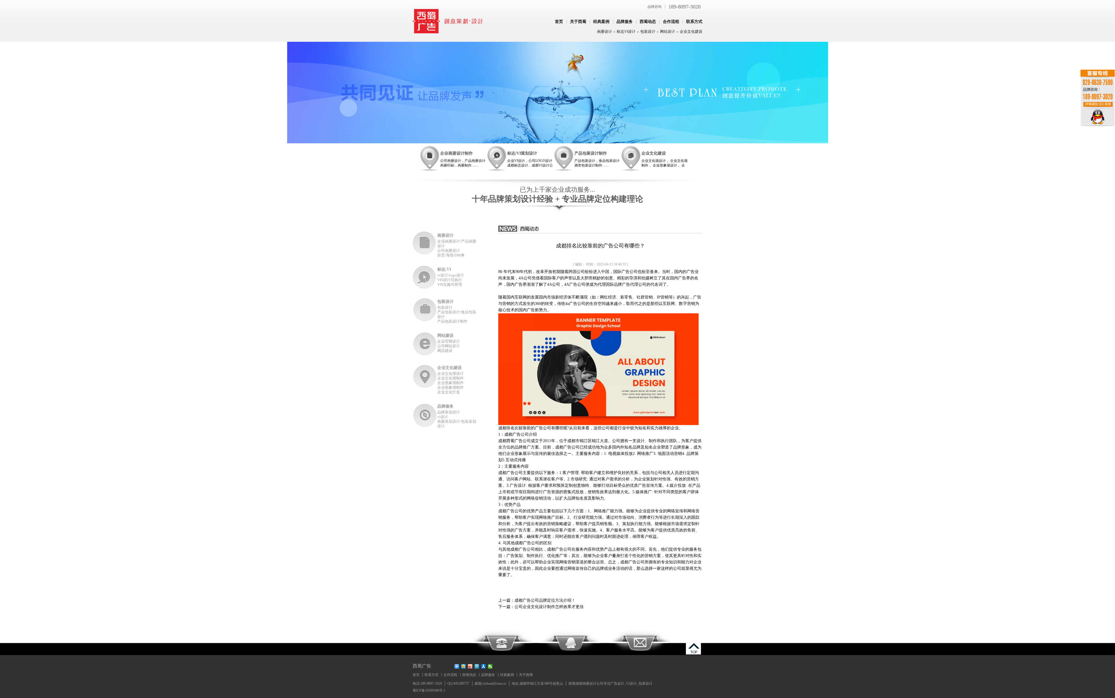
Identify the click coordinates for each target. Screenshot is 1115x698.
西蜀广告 (422, 665)
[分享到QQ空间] (463, 666)
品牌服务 (624, 21)
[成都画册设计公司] (448, 31)
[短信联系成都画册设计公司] (639, 642)
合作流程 (671, 21)
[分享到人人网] (483, 666)
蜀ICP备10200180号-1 (429, 690)
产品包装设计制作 (590, 153)
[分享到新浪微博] (470, 666)
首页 (559, 21)
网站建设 (445, 335)
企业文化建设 (691, 31)
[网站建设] (425, 343)
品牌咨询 (654, 7)
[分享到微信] (490, 666)
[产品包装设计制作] (563, 158)
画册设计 (604, 31)
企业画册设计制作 (456, 153)
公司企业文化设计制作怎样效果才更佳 (549, 607)
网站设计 (667, 31)
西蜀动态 (648, 21)
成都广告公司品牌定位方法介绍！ (545, 600)
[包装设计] (425, 309)
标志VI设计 (626, 31)
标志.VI (444, 269)
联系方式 (694, 21)
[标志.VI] (425, 277)
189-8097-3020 (684, 7)
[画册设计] (425, 243)
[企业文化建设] (631, 158)
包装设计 (647, 31)
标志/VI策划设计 (522, 153)
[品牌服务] (425, 414)
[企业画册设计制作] (429, 158)
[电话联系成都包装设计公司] (501, 642)
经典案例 (601, 21)
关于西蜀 (578, 21)
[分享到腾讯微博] (476, 666)
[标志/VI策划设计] (496, 158)
